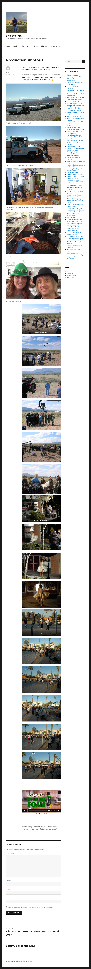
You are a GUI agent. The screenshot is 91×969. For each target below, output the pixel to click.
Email (8, 889)
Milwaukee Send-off (72, 79)
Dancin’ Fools (71, 81)
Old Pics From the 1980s (73, 109)
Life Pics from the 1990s (73, 101)
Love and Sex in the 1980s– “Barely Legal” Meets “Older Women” (75, 137)
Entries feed (70, 273)
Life (23, 46)
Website (9, 898)
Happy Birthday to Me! (73, 156)
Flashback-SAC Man (72, 253)
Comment (10, 853)
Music (8, 46)
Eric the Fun (14, 35)
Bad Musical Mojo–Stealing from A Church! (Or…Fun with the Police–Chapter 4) (75, 105)
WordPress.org (71, 277)
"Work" (8, 77)
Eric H (7, 72)
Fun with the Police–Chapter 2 (75, 210)
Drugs (36, 46)
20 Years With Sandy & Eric (74, 208)
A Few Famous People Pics (74, 111)
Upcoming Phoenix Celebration (75, 77)
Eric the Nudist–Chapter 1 (74, 146)
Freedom (16, 46)
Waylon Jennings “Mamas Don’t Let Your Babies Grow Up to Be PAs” (75, 187)
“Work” (29, 46)
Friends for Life (71, 154)
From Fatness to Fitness (73, 172)
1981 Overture (70, 259)
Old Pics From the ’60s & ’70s (75, 116)
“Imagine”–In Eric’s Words (75, 174)
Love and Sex (55, 46)
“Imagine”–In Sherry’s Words (75, 176)
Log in (68, 271)
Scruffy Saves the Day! (73, 229)
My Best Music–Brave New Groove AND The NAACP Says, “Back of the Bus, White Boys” (75, 221)
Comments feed (71, 275)
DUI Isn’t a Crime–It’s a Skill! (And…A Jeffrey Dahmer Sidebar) (75, 124)
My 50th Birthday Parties (74, 197)
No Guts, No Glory (72, 152)
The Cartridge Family (73, 178)
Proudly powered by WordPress (23, 961)
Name (8, 880)
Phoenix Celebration (72, 75)
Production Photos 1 (72, 230)
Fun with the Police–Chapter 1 (75, 212)
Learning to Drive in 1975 (74, 180)
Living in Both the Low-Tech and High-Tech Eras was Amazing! (75, 142)
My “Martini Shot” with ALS (75, 236)
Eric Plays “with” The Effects (75, 195)
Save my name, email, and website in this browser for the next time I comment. (30, 907)
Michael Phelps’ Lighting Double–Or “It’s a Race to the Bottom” (75, 200)
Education (44, 46)
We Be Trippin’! (71, 217)
